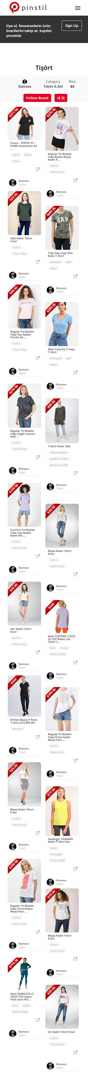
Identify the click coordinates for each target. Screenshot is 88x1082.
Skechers (17, 729)
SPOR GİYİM (57, 654)
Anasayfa (55, 262)
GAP (68, 262)
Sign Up (71, 25)
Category (53, 84)
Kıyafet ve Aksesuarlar (61, 458)
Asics (53, 648)
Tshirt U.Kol (19, 253)
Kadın (28, 154)
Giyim (16, 154)
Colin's (54, 165)
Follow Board (37, 98)
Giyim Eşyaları (58, 452)
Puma (16, 161)
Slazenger (56, 854)
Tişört (22, 184)
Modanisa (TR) (59, 465)
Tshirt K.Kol (57, 172)
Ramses (24, 181)
